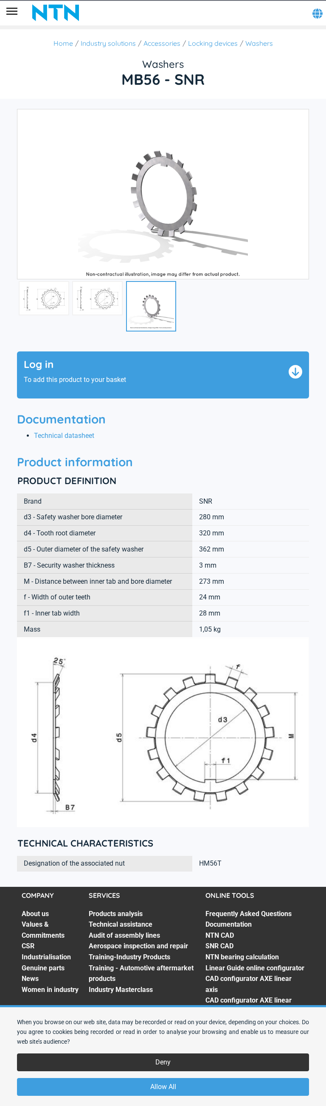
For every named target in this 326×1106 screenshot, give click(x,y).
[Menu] (12, 12)
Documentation (228, 924)
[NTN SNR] (55, 12)
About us (35, 914)
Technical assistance (120, 924)
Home (63, 43)
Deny (163, 1062)
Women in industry (50, 990)
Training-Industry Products (129, 957)
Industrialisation (46, 957)
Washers (259, 43)
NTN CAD (219, 935)
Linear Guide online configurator (254, 968)
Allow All (163, 1087)
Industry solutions (108, 43)
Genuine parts (43, 968)
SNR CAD (219, 946)
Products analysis (116, 914)
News (30, 979)
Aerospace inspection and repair (138, 946)
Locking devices (213, 43)
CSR (28, 946)
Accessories (161, 43)
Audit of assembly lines (124, 935)
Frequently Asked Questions (248, 914)
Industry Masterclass (121, 990)
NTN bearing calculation (242, 957)
